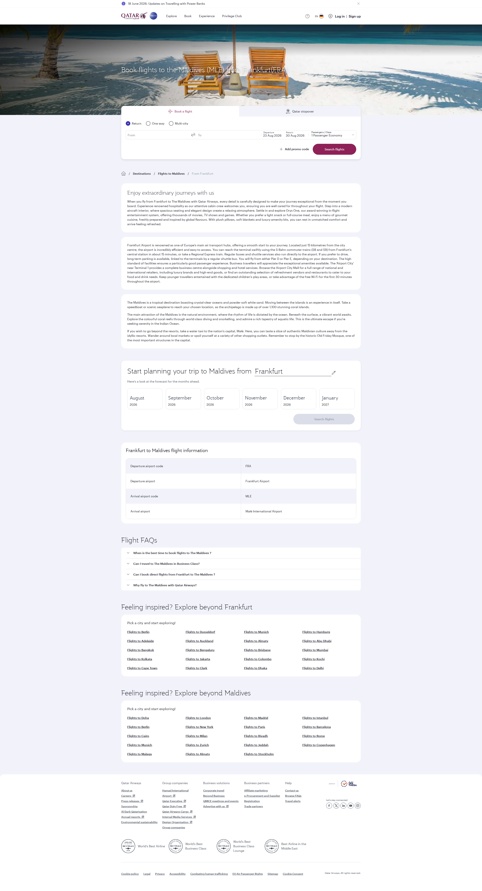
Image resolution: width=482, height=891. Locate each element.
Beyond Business (214, 795)
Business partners (257, 783)
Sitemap (273, 873)
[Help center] (307, 16)
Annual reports (130, 816)
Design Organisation (175, 822)
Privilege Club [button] (232, 16)
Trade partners (253, 806)
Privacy (160, 873)
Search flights (324, 419)
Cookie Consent (293, 873)
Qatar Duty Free (172, 806)
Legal (146, 873)
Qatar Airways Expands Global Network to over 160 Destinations (173, 3)
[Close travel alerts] (358, 3)
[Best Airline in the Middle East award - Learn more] (272, 846)
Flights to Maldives (171, 173)
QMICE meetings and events (221, 801)
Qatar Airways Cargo (175, 811)
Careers (126, 795)
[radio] (145, 398)
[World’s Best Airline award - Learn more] (128, 846)
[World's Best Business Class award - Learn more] (176, 846)
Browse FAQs (293, 795)
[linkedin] (343, 806)
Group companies (175, 783)
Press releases (130, 801)
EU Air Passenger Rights (248, 873)
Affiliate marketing (256, 790)
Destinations (142, 173)
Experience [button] (207, 16)
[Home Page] (123, 173)
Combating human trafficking (209, 873)
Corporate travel (213, 790)
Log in (340, 16)
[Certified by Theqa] (342, 786)
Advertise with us (214, 806)
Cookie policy (130, 873)
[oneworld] (153, 16)
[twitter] (336, 806)
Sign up (355, 16)
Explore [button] (171, 16)
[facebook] (329, 806)
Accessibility (177, 873)
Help (288, 783)
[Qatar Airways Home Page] (134, 16)
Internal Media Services (177, 816)
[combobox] (293, 371)
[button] (243, 553)
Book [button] (187, 16)
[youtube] (351, 806)
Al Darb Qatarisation (134, 811)
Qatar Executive (172, 801)
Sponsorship (129, 806)
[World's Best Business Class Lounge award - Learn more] (224, 846)
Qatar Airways (131, 783)
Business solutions (216, 783)
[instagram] (358, 806)
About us (126, 790)
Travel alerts (292, 801)
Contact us (292, 790)
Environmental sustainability (139, 822)
